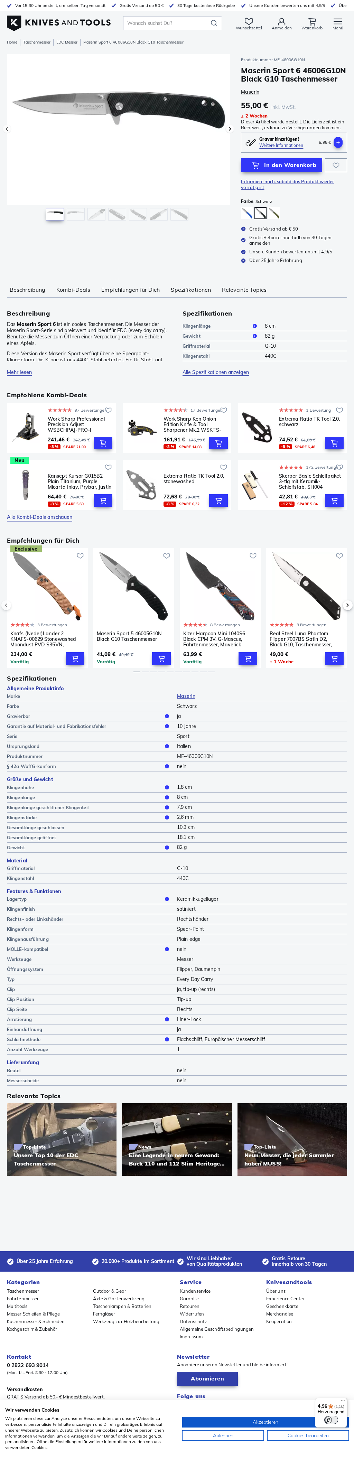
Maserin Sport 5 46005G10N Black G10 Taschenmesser (129, 636)
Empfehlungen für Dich (130, 289)
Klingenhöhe (20, 787)
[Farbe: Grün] (274, 213)
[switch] (331, 1420)
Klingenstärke (22, 817)
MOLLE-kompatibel (27, 949)
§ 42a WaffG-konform (31, 766)
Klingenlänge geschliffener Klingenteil (47, 807)
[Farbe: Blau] (247, 213)
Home (12, 42)
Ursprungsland (23, 746)
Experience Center (285, 1298)
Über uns (276, 1291)
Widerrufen (192, 1314)
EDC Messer (66, 42)
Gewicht (192, 336)
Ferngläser (104, 1314)
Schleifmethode (23, 1039)
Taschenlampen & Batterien (122, 1306)
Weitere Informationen (281, 145)
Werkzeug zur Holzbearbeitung (126, 1321)
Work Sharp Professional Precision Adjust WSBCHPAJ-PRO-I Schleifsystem (76, 424)
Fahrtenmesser (23, 1298)
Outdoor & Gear (109, 1291)
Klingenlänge (197, 326)
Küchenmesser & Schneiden (36, 1321)
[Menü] (343, 1402)
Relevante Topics (244, 289)
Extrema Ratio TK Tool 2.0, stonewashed (194, 479)
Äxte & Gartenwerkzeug (119, 1298)
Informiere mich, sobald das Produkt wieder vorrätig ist (287, 184)
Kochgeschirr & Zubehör (32, 1329)
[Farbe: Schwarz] (260, 213)
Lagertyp (17, 899)
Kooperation (279, 1321)
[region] (118, 141)
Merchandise (279, 1314)
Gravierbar (18, 716)
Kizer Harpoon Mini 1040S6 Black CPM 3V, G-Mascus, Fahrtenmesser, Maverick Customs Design (214, 639)
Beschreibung (27, 289)
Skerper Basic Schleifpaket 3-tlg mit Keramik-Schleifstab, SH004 (310, 481)
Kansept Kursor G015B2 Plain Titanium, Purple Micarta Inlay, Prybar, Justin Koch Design (79, 481)
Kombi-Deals (73, 289)
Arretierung (19, 1019)
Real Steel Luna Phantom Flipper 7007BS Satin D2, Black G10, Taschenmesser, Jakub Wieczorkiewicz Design (303, 639)
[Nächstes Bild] (229, 128)
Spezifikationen (191, 289)
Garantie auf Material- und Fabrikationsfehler (56, 726)
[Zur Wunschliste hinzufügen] (336, 165)
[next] (336, 605)
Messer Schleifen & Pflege (33, 1314)
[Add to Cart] (103, 443)
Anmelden (282, 27)
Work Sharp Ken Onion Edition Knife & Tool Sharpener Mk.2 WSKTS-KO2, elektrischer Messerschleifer (192, 424)
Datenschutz (193, 1321)
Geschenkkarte (282, 1306)
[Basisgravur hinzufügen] (338, 142)
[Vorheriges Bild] (6, 128)
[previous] (18, 605)
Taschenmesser (36, 42)
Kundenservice (195, 1291)
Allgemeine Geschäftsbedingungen (217, 1329)
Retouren (189, 1306)
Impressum (191, 1336)
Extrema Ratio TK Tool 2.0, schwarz (309, 422)
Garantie (189, 1298)
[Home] (59, 21)
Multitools (17, 1306)
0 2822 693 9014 (28, 1365)
